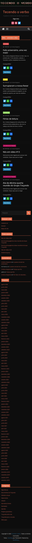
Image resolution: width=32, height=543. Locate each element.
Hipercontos (4, 498)
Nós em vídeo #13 (11, 152)
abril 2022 (4, 396)
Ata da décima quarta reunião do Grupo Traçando (16, 184)
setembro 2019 (5, 480)
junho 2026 (4, 287)
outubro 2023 (5, 347)
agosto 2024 (4, 325)
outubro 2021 (5, 412)
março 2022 (4, 398)
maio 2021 (4, 426)
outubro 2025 (5, 298)
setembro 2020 (5, 447)
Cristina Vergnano (15, 47)
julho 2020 (4, 453)
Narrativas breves (6, 503)
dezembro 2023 (5, 344)
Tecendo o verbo (16, 12)
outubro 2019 (5, 477)
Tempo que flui (18, 269)
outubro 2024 (5, 320)
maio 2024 (4, 330)
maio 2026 (4, 290)
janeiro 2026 (4, 292)
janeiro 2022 (4, 404)
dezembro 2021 (5, 407)
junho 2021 (4, 423)
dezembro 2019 (5, 472)
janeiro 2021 (4, 436)
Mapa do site (4, 228)
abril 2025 (4, 311)
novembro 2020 (5, 442)
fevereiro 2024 (5, 339)
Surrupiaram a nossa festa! (15, 85)
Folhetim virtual (5, 495)
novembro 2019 (5, 475)
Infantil (3, 501)
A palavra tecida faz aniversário (18, 266)
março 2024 (4, 336)
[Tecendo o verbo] (3, 29)
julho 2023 (4, 355)
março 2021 (4, 431)
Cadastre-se (4, 223)
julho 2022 (4, 388)
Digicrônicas (6, 112)
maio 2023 (4, 360)
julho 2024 (4, 328)
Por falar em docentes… (20, 275)
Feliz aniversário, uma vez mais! (15, 51)
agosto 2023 (4, 352)
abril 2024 (4, 333)
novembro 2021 (5, 409)
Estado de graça (5, 252)
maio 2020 (4, 458)
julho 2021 (4, 420)
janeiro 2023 (4, 371)
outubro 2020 (5, 445)
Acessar (3, 226)
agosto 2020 (4, 450)
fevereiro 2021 (5, 434)
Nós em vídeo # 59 (6, 250)
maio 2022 (4, 393)
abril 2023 (4, 363)
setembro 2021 (5, 415)
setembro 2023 (5, 349)
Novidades (6, 44)
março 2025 (4, 314)
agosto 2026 (4, 284)
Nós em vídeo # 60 (6, 238)
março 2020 (4, 464)
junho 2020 (4, 456)
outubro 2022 (5, 379)
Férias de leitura (10, 118)
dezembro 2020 (5, 439)
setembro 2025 (5, 301)
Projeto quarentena (6, 511)
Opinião (5, 79)
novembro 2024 (5, 317)
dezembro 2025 (5, 295)
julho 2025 (4, 303)
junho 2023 (4, 358)
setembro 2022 (5, 382)
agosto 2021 (4, 417)
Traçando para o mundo (8, 517)
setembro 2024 (5, 322)
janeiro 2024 (4, 341)
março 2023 (4, 366)
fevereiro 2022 (5, 401)
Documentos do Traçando (9, 145)
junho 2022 (4, 390)
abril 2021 (4, 428)
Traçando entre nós (6, 514)
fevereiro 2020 (5, 466)
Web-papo (4, 520)
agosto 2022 (4, 385)
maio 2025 (4, 309)
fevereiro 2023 (5, 369)
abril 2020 (4, 461)
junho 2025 (4, 306)
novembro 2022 (5, 377)
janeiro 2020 (4, 469)
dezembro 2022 (5, 374)
